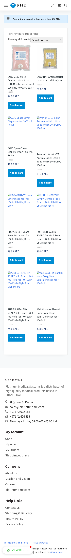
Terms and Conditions (16, 542)
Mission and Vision (17, 479)
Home (11, 33)
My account (12, 444)
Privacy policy (40, 542)
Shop (8, 439)
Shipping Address (17, 455)
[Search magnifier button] (62, 2)
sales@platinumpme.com (27, 407)
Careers (10, 484)
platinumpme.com (17, 490)
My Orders (12, 450)
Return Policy (14, 519)
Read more (16, 105)
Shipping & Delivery (18, 513)
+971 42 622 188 (20, 412)
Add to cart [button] (45, 97)
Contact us (12, 507)
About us (11, 473)
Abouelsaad (56, 552)
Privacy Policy (14, 524)
